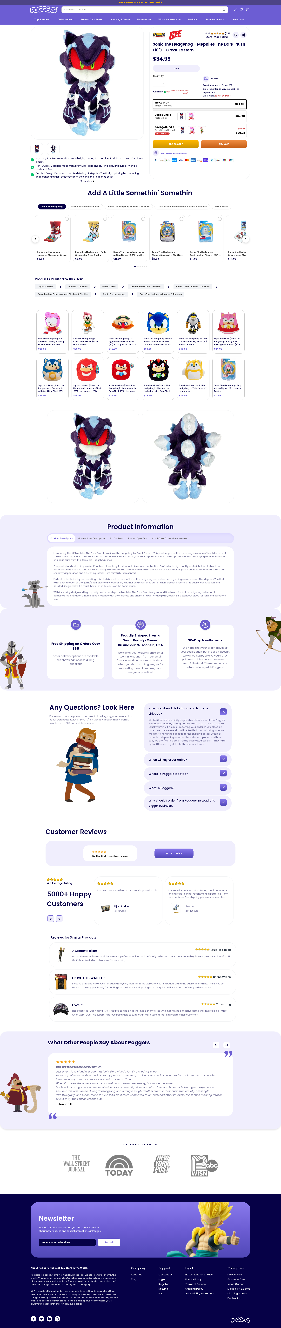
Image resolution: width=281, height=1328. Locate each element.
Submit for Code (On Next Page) (140, 702)
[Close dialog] (173, 620)
